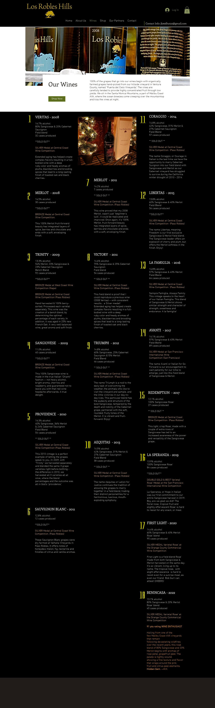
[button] (187, 10)
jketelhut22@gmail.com (174, 23)
